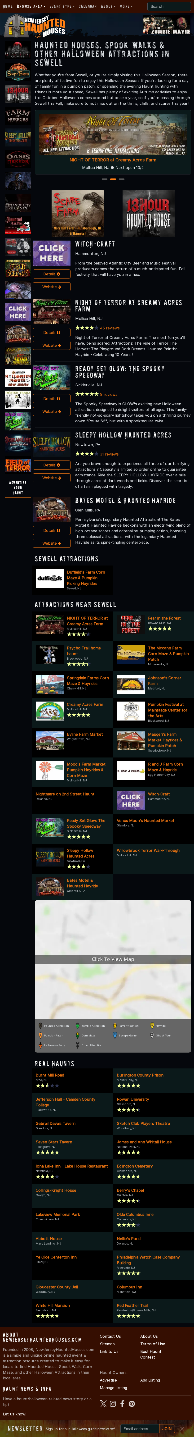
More (125, 6)
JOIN (167, 1428)
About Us (149, 1336)
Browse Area (30, 6)
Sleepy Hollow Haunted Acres (123, 435)
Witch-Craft (95, 244)
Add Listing (150, 1380)
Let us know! (14, 1414)
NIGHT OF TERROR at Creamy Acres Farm (128, 305)
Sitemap (107, 1343)
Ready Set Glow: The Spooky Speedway (145, 159)
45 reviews (110, 328)
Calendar (88, 6)
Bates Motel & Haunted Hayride (125, 500)
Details (50, 274)
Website (50, 286)
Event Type (61, 6)
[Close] (182, 1429)
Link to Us (109, 1351)
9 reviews (108, 394)
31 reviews (109, 454)
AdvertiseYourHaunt (17, 487)
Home (8, 6)
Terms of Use (152, 1343)
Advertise (108, 1380)
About (107, 6)
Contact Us (110, 1336)
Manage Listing (113, 1387)
